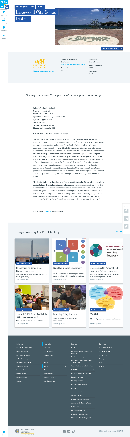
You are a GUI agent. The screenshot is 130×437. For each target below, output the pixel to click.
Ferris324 (47, 212)
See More (119, 232)
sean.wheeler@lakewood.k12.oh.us (73, 64)
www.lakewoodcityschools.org (44, 71)
